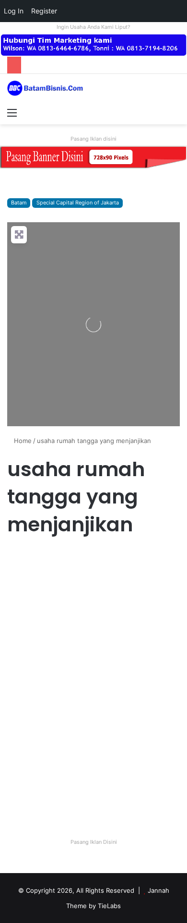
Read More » (33, 795)
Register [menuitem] (44, 11)
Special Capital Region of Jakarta (77, 202)
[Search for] (175, 112)
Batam (18, 202)
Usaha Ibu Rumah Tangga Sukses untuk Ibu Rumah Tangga (91, 590)
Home (22, 440)
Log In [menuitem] (13, 11)
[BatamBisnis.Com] (45, 88)
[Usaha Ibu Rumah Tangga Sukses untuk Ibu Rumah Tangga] (93, 685)
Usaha (20, 557)
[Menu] (12, 112)
